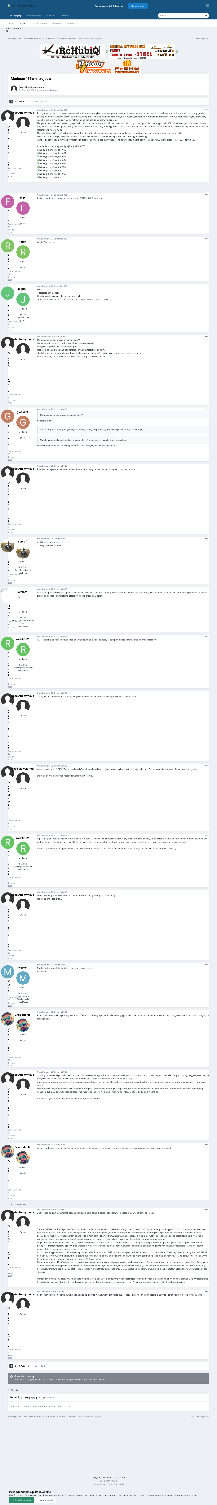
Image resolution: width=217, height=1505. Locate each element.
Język (95, 1477)
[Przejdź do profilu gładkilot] (23, 422)
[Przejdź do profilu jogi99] (23, 299)
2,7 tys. (24, 567)
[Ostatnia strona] (29, 101)
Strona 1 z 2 (40, 101)
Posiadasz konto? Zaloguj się (109, 6)
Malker (22, 967)
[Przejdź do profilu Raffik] (23, 252)
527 (24, 617)
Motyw (106, 1477)
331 (24, 223)
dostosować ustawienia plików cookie (121, 1495)
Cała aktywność (33, 15)
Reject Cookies (45, 1500)
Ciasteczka (119, 1477)
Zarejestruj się (138, 6)
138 (24, 314)
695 (24, 267)
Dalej (22, 101)
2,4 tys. (24, 665)
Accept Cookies (22, 1500)
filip (22, 197)
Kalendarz (51, 15)
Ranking (57, 23)
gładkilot (22, 412)
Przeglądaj (15, 15)
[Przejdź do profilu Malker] (23, 978)
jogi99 (22, 288)
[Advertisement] (108, 188)
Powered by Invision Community (108, 1484)
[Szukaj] (206, 15)
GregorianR (22, 1014)
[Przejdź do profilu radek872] (23, 649)
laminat (22, 591)
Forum (21, 23)
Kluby (10, 23)
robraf (22, 541)
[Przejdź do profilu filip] (23, 208)
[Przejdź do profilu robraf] (23, 552)
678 (24, 438)
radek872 (22, 639)
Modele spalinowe (48, 90)
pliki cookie (47, 1495)
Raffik (22, 241)
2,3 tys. (24, 993)
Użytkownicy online (39, 23)
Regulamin (71, 23)
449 (24, 1040)
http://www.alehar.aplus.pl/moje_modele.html (58, 296)
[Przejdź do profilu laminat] (23, 602)
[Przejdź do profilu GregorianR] (23, 1025)
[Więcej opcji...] (206, 110)
